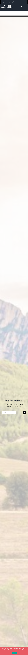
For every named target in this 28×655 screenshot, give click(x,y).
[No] (26, 651)
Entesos (14, 653)
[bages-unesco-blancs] (7, 5)
